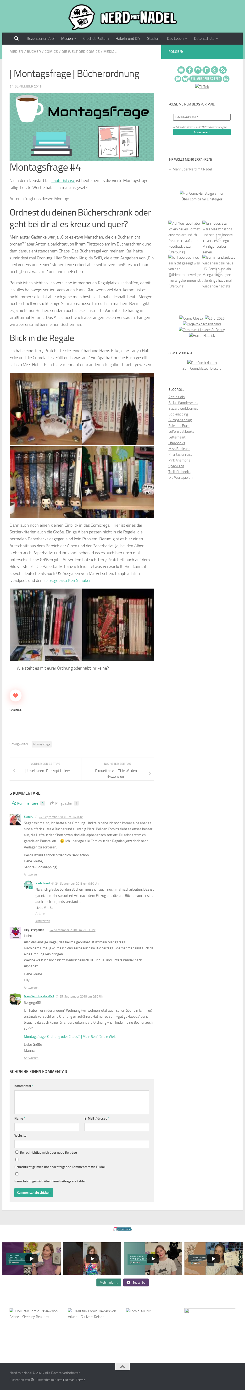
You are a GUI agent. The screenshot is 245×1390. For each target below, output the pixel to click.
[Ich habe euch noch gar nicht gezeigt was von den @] (184, 271)
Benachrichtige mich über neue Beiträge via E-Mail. (50, 1181)
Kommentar (23, 1086)
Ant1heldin (176, 397)
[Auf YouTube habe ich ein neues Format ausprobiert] (184, 237)
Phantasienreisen (181, 454)
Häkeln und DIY (128, 38)
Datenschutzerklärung (212, 127)
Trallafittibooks (179, 472)
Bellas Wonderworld (183, 403)
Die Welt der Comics (80, 51)
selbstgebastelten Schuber (67, 580)
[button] (46, 409)
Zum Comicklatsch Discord (202, 368)
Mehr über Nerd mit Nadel (192, 169)
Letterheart (176, 437)
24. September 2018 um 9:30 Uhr (77, 883)
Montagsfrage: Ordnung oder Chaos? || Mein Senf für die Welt (70, 1036)
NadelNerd (42, 883)
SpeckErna (176, 466)
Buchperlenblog (180, 420)
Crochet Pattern (96, 38)
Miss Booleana (179, 449)
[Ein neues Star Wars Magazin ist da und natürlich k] (218, 237)
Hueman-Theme (74, 1380)
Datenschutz (204, 38)
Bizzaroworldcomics (183, 408)
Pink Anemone (179, 460)
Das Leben (175, 38)
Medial (110, 51)
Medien (67, 38)
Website (20, 1135)
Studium (153, 38)
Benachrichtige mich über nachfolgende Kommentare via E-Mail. (60, 1167)
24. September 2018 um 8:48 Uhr (61, 817)
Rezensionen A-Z (41, 38)
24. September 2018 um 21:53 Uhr (72, 930)
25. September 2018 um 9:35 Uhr (82, 996)
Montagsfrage (41, 744)
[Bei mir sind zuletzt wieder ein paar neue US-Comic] (218, 271)
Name (19, 1118)
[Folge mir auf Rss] (234, 52)
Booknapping (178, 414)
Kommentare (30, 803)
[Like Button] (16, 695)
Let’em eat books (181, 431)
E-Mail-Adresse (96, 1118)
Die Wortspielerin (181, 477)
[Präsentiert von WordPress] (32, 1379)
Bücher (34, 51)
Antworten (31, 874)
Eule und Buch (178, 426)
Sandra (28, 816)
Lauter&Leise (63, 180)
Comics (51, 51)
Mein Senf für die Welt (39, 996)
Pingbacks (66, 803)
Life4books (176, 443)
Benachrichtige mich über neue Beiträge (48, 1153)
